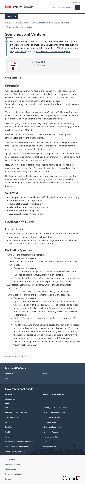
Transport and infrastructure (53, 412)
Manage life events (49, 447)
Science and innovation (51, 427)
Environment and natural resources (19, 442)
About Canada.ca (11, 469)
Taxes (7, 437)
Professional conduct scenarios (19, 27)
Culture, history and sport (15, 451)
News (44, 374)
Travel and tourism (12, 417)
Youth (44, 442)
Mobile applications (13, 464)
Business (8, 422)
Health (7, 432)
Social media (10, 459)
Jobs (6, 378)
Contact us (9, 374)
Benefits (8, 427)
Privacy (8, 479)
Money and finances (50, 422)
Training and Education (59, 22)
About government (12, 399)
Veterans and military (50, 437)
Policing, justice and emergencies (55, 407)
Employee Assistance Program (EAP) (53, 51)
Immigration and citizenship (16, 412)
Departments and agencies (53, 394)
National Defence (22, 22)
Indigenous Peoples (50, 432)
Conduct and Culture (40, 22)
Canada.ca (9, 22)
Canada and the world (51, 417)
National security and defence (17, 447)
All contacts (9, 394)
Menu (10, 16)
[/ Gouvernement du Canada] (20, 6)
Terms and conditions (13, 474)
